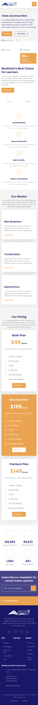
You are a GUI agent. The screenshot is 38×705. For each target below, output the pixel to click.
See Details (21, 34)
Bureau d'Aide (29, 658)
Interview (30, 654)
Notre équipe (7, 647)
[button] (16, 40)
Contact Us (8, 90)
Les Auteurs (31, 647)
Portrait (29, 650)
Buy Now (7, 34)
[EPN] (9, 4)
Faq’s (4, 659)
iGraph (25, 701)
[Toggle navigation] (34, 4)
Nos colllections (11, 600)
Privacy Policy (7, 656)
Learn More (9, 235)
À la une (30, 643)
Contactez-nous (6, 651)
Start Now (18, 385)
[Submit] (33, 588)
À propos (6, 643)
